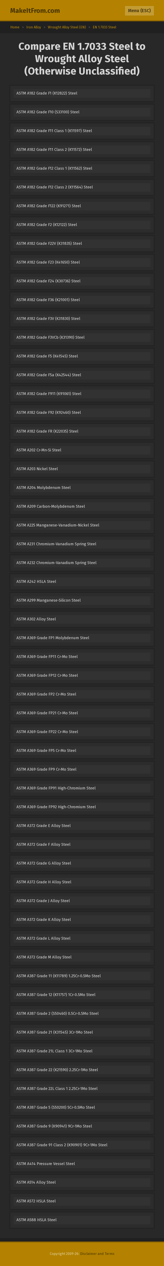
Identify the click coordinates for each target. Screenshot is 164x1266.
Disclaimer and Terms (97, 1254)
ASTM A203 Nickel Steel (37, 469)
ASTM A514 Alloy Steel (36, 1182)
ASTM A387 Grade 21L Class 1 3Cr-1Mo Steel (54, 1051)
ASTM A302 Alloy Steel (36, 619)
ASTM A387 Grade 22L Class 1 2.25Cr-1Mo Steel (57, 1088)
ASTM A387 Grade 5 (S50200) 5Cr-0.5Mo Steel (55, 1107)
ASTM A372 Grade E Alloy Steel (43, 825)
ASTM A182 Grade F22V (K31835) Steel (49, 243)
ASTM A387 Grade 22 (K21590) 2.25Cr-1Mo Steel (57, 1070)
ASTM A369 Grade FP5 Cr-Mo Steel (46, 750)
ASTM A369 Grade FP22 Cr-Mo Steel (47, 731)
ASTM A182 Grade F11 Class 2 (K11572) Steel (54, 149)
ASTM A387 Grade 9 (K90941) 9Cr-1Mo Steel (54, 1126)
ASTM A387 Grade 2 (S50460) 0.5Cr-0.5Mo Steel (57, 1013)
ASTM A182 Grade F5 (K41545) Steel (47, 356)
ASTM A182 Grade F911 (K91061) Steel (48, 393)
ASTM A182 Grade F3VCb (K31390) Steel (50, 337)
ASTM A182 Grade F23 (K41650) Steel (48, 262)
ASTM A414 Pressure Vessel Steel (45, 1163)
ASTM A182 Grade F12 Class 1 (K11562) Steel (54, 168)
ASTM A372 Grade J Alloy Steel (43, 900)
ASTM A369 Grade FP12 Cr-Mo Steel (47, 675)
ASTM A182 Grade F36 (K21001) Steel (48, 300)
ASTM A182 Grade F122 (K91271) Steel (48, 206)
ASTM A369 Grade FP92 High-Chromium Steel (56, 807)
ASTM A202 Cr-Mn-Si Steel (38, 450)
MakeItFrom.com (35, 11)
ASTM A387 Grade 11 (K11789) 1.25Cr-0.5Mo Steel (58, 976)
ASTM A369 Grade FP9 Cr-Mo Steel (46, 769)
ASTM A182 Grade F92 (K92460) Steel (48, 412)
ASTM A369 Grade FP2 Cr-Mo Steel (46, 694)
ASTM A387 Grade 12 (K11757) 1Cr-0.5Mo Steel (55, 994)
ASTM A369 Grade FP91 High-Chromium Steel (56, 788)
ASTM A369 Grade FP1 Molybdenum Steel (52, 638)
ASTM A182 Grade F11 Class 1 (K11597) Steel (54, 130)
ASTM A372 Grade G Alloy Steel (43, 863)
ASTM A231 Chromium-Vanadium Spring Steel (56, 544)
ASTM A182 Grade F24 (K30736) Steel (48, 281)
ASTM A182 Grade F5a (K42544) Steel (48, 375)
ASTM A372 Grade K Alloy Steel (43, 919)
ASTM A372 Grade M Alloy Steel (44, 957)
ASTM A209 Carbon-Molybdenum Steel (50, 506)
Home (14, 27)
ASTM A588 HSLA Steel (36, 1220)
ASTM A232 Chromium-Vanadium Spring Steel (56, 562)
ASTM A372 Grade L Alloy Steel (43, 938)
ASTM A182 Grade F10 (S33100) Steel (47, 112)
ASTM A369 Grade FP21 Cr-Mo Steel (47, 713)
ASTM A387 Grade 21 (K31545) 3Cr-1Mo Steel (54, 1032)
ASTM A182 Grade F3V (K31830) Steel (48, 318)
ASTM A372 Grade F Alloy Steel (43, 844)
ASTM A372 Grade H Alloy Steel (43, 882)
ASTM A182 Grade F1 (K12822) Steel (46, 93)
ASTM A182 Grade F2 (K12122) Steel (46, 224)
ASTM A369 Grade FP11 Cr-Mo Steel (47, 656)
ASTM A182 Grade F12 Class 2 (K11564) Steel (54, 187)
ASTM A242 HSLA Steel (36, 581)
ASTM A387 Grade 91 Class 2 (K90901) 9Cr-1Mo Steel (61, 1145)
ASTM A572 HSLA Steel (36, 1201)
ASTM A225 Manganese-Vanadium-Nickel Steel (57, 525)
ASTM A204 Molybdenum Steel (43, 487)
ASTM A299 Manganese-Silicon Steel (48, 600)
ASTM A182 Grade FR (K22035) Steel (47, 431)
